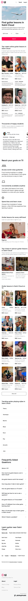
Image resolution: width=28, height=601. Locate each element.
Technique (5, 414)
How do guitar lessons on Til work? (12, 488)
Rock (4, 433)
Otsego (3, 549)
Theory (5, 408)
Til (2, 555)
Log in (25, 2)
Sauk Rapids (18, 537)
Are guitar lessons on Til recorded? (12, 499)
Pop (4, 439)
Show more (18, 549)
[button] (11, 355)
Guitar (6, 555)
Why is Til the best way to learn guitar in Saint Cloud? (13, 511)
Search (14, 39)
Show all (14, 393)
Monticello (17, 540)
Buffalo (17, 543)
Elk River (17, 546)
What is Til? (5, 468)
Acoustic (5, 445)
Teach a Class (5, 584)
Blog (3, 587)
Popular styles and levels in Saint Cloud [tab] (17, 532)
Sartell (3, 540)
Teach (20, 2)
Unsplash (20, 561)
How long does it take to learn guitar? (13, 484)
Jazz (4, 451)
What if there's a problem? (9, 517)
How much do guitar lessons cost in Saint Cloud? (12, 473)
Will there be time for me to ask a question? (11, 494)
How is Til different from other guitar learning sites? (12, 505)
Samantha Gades (13, 561)
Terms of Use (17, 587)
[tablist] (14, 533)
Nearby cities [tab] (4, 532)
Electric (5, 420)
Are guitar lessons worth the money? (12, 479)
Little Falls (4, 546)
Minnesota (13, 555)
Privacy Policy (17, 584)
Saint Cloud (4, 537)
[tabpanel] (14, 543)
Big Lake (4, 543)
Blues (4, 426)
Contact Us (5, 590)
